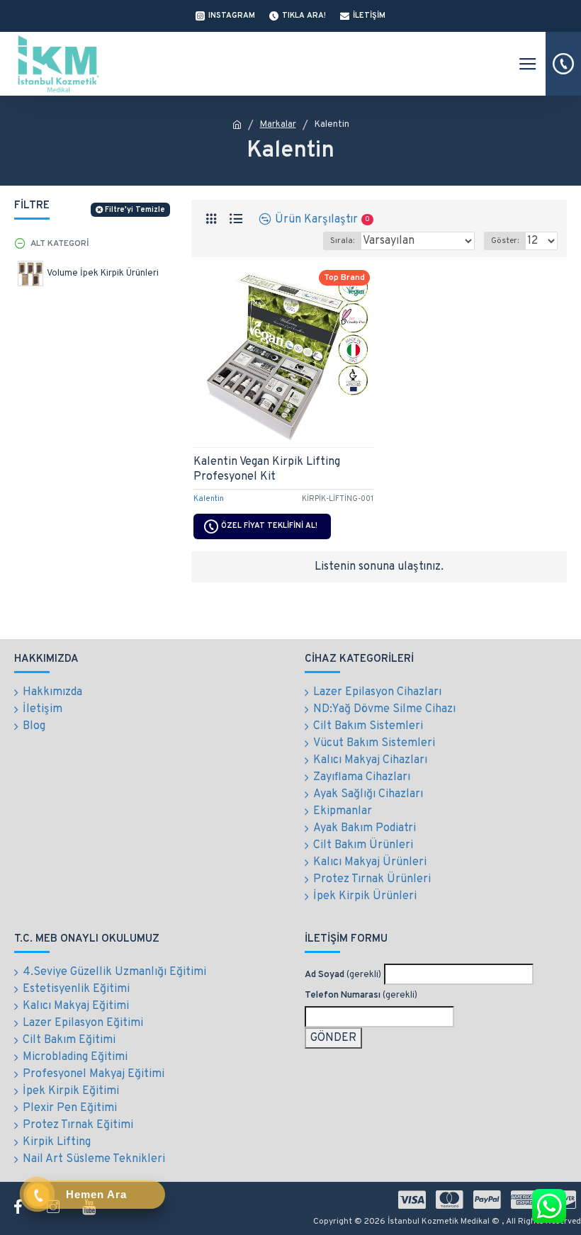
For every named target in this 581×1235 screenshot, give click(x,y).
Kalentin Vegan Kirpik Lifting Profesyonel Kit (266, 469)
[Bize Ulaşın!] (549, 1206)
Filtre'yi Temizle (135, 210)
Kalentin (208, 499)
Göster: (505, 241)
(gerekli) (343, 975)
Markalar (278, 124)
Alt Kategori (59, 243)
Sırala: (342, 241)
